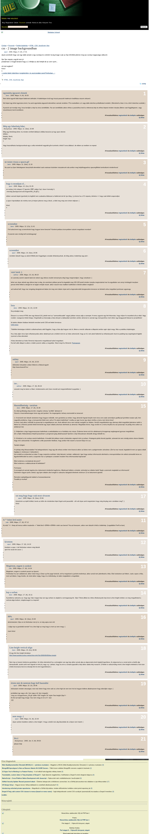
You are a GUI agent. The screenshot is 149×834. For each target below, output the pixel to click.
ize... (16, 383)
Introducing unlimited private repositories (16, 788)
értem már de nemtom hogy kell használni (29, 683)
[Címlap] (9, 6)
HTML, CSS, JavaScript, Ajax (39, 45)
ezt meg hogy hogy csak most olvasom (33, 495)
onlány (16, 359)
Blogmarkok (9, 22)
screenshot (12, 224)
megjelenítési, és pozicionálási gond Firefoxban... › (37, 73)
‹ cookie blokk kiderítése (10, 73)
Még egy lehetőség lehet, (14, 126)
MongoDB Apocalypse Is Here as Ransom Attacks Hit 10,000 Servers (25, 768)
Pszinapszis (76, 343)
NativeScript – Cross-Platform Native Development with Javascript (24, 778)
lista (13, 305)
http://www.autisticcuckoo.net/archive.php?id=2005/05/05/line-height (32, 655)
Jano (7, 95)
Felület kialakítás (22, 45)
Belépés (4, 18)
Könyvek (45, 22)
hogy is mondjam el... (15, 183)
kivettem (9, 541)
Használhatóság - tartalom (25, 405)
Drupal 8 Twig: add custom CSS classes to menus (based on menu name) (27, 791)
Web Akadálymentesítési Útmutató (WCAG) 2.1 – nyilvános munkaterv (25, 765)
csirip (144, 84)
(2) (91, 768)
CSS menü (14, 325)
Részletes (5, 27)
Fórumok (22, 22)
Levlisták (28, 22)
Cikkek (16, 22)
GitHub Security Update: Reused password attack (18, 781)
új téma (141, 117)
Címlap (4, 45)
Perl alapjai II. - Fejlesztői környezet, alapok (75, 830)
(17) (108, 781)
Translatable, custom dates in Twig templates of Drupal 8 (21, 775)
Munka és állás (37, 22)
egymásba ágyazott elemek (15, 93)
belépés (133, 115)
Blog (3, 22)
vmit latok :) (16, 272)
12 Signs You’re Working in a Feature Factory (17, 771)
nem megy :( (18, 716)
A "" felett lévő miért (12, 520)
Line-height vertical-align (20, 647)
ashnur (16, 275)
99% (10, 616)
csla (7, 522)
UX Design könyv (8, 785)
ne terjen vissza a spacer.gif (17, 162)
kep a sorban (11, 592)
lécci (16, 738)
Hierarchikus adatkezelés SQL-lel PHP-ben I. (75, 820)
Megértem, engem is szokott (18, 566)
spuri (6, 52)
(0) (103, 765)
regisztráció (14, 18)
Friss (50, 22)
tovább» (4, 795)
